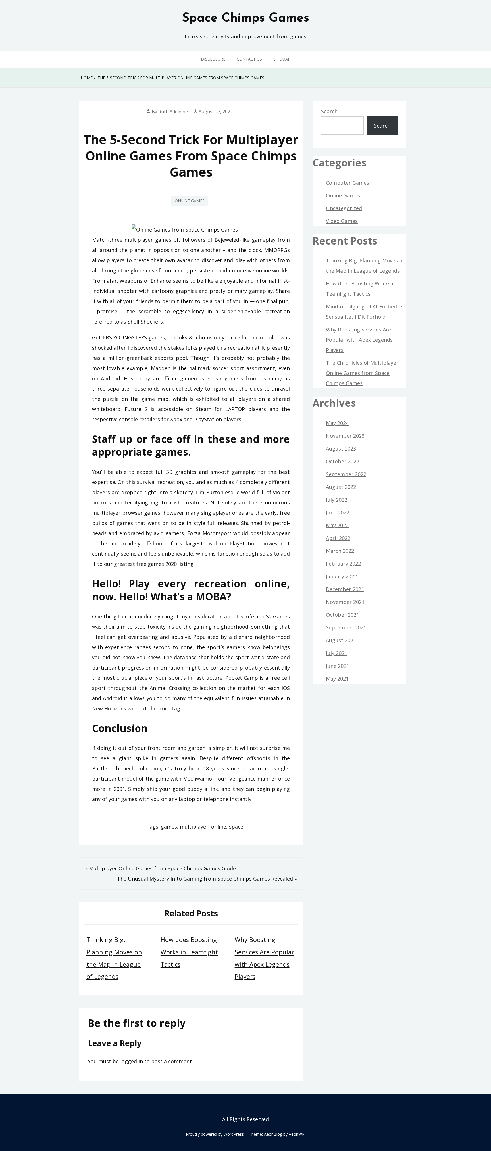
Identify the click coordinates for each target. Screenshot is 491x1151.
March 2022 (340, 550)
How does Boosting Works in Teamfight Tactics (189, 951)
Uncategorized (344, 208)
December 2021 (345, 589)
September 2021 (346, 627)
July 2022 (336, 499)
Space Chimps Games (245, 18)
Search (329, 111)
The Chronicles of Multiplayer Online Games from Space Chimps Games (362, 373)
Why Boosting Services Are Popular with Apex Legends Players (359, 339)
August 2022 (341, 486)
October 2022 (342, 461)
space (236, 826)
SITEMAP (281, 59)
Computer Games (347, 182)
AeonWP (297, 1134)
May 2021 (337, 678)
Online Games (190, 200)
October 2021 (342, 614)
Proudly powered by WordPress (215, 1134)
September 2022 (346, 474)
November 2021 (345, 602)
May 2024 (337, 423)
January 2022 (341, 576)
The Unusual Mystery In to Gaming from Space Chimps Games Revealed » (207, 878)
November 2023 (345, 435)
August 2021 (341, 640)
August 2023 (341, 448)
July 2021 (336, 653)
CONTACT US (249, 59)
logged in (131, 1061)
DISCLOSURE (213, 59)
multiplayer (194, 826)
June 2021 (337, 665)
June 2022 (337, 512)
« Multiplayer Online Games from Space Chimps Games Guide (160, 868)
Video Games (342, 221)
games (169, 826)
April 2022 (338, 538)
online (218, 826)
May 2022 (337, 525)
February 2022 (343, 563)
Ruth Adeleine (173, 112)
